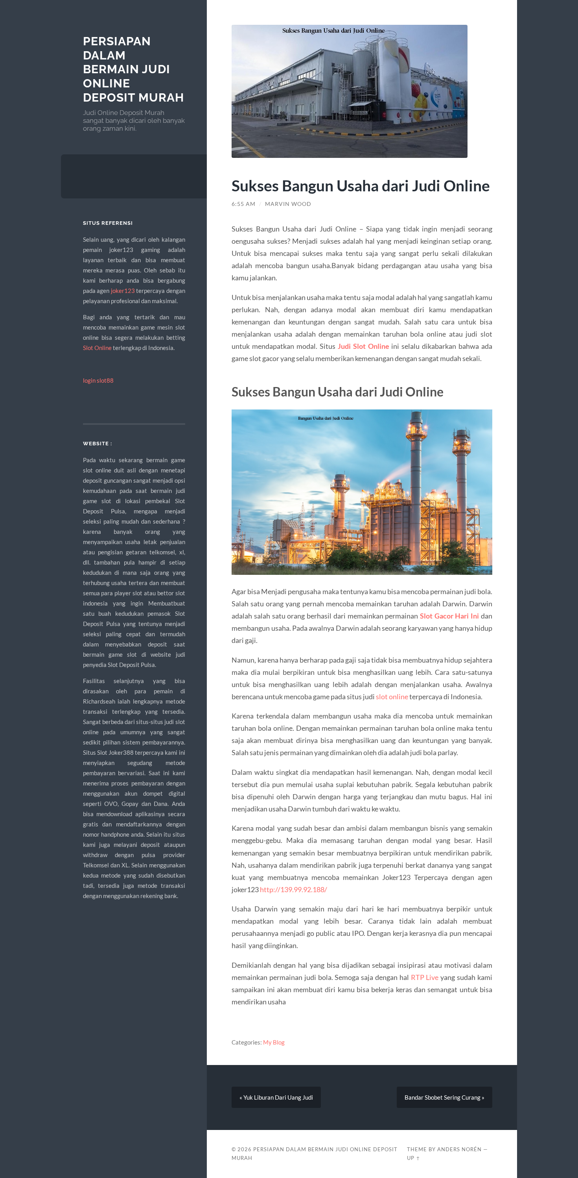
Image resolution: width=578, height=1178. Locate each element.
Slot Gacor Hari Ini (449, 615)
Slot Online (97, 347)
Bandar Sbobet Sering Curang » (444, 1097)
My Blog (274, 1042)
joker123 (123, 290)
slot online (392, 696)
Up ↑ (413, 1158)
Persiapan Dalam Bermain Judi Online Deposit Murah (133, 69)
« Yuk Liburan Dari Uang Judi (276, 1097)
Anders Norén (459, 1149)
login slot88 (98, 380)
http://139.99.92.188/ (293, 889)
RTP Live (425, 977)
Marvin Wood (288, 204)
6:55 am (244, 204)
